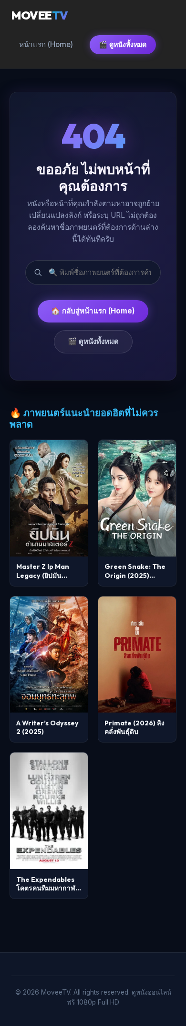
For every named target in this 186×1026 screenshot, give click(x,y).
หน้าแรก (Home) (46, 44)
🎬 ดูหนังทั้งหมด (122, 44)
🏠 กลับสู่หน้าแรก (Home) (93, 310)
